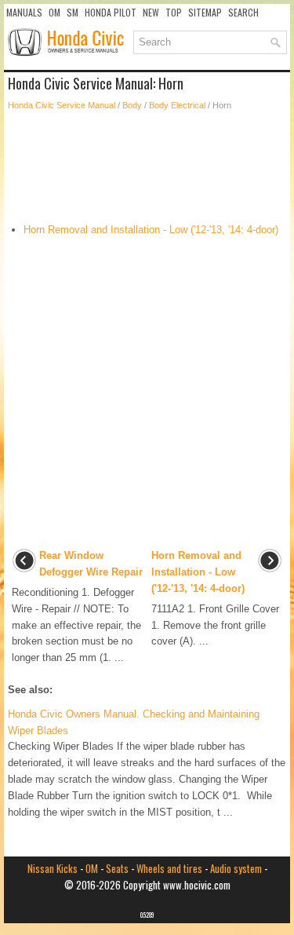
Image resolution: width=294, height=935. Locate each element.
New (151, 12)
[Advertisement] (147, 167)
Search (243, 12)
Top (173, 12)
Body (132, 105)
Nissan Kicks (52, 868)
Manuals (24, 12)
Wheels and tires (169, 868)
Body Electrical (177, 105)
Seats (117, 868)
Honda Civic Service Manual (61, 105)
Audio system (236, 868)
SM (72, 12)
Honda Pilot (110, 12)
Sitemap (205, 12)
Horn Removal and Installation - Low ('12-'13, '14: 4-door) (151, 230)
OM (54, 12)
